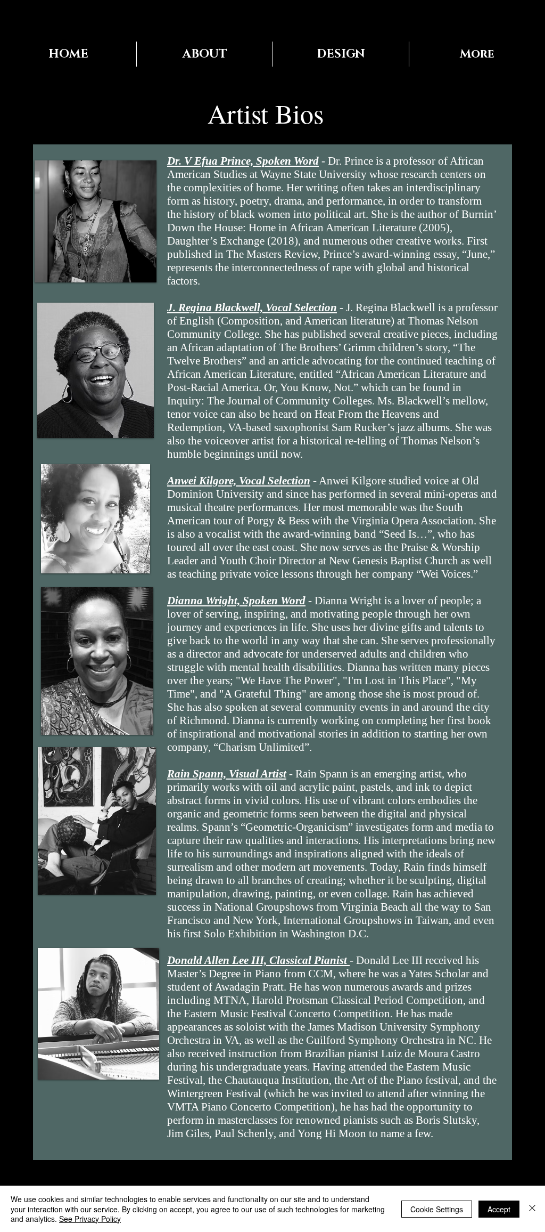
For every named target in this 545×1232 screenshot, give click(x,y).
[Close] (532, 1208)
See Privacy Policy (90, 1218)
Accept (499, 1209)
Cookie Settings (436, 1209)
